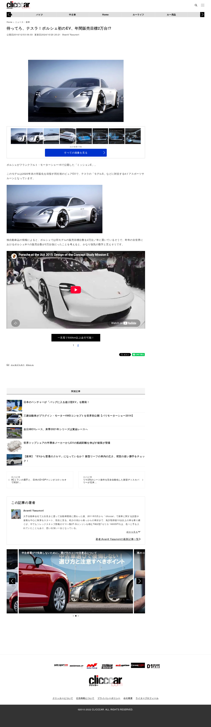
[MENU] (202, 5)
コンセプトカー (18, 364)
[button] (202, 14)
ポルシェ (30, 364)
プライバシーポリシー (108, 698)
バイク (39, 14)
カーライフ (138, 14)
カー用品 (171, 14)
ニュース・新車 (22, 22)
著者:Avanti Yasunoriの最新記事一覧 (117, 539)
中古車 (72, 14)
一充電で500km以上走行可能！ (76, 337)
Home (105, 14)
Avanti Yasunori (70, 35)
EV (8, 364)
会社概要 (128, 698)
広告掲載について (85, 698)
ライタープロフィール (147, 698)
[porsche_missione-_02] (54, 209)
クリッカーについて (63, 698)
